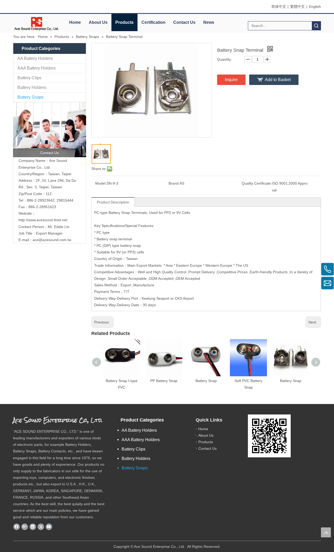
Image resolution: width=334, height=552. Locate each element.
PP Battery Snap (163, 381)
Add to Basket (278, 79)
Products (124, 22)
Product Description (113, 202)
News (208, 22)
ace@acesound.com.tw (52, 240)
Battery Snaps (30, 97)
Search (316, 25)
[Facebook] (16, 526)
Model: (100, 183)
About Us (98, 22)
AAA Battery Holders (36, 68)
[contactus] (49, 129)
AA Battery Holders (35, 58)
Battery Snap (206, 381)
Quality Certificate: (257, 183)
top (326, 532)
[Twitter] (41, 526)
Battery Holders (31, 87)
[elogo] (36, 23)
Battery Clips (29, 78)
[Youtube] (49, 526)
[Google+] (24, 526)
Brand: (174, 183)
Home (75, 22)
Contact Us (184, 22)
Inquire (231, 79)
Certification (153, 22)
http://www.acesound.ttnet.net (43, 220)
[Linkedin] (32, 526)
